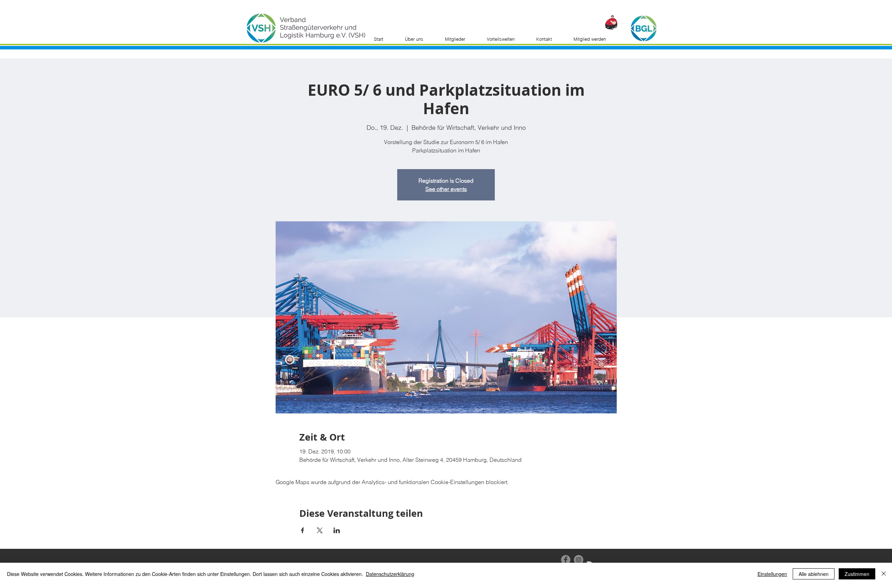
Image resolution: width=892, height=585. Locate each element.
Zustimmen (857, 573)
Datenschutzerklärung (390, 573)
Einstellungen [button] (772, 573)
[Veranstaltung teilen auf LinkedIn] (336, 530)
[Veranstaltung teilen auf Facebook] (302, 530)
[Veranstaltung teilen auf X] (319, 530)
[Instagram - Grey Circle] (578, 559)
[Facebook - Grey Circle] (565, 559)
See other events (446, 188)
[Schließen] (883, 573)
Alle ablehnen (814, 573)
